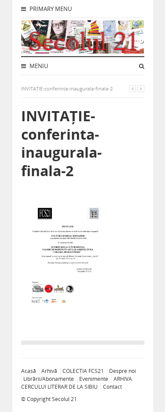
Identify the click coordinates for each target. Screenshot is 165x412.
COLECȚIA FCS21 (83, 371)
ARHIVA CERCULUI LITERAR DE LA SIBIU (76, 382)
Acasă (28, 371)
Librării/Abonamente (48, 379)
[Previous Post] (132, 88)
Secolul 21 (64, 399)
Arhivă (49, 371)
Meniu (38, 66)
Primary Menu (50, 9)
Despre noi (122, 371)
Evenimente (93, 379)
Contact (112, 386)
